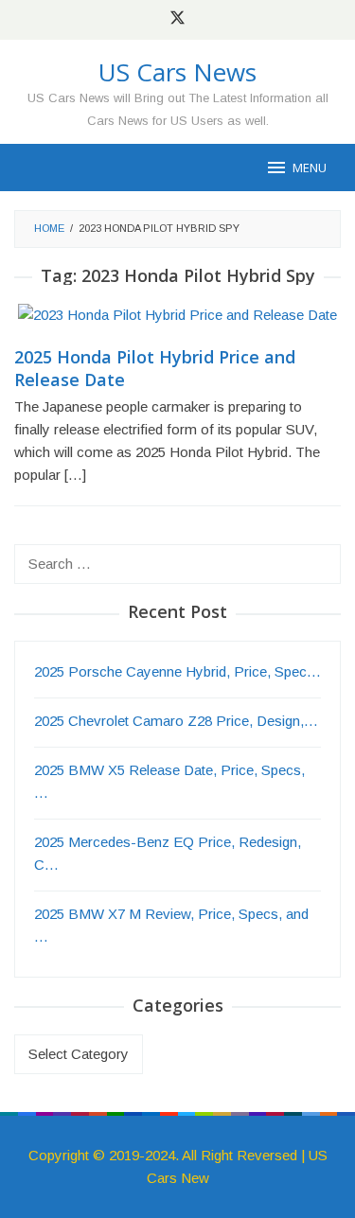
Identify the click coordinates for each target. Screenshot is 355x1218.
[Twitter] (177, 20)
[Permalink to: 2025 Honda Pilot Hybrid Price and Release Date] (177, 323)
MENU (310, 167)
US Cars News (177, 72)
